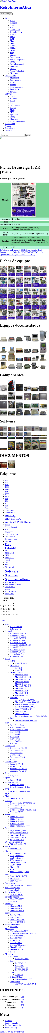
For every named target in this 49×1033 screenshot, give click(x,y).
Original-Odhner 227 (23, 979)
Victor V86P (15, 940)
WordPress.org (11, 1027)
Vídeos (8, 126)
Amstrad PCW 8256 (18, 633)
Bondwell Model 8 (17, 936)
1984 (7, 489)
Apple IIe (19, 670)
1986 (7, 494)
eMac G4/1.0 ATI (22, 714)
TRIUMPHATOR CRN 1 (25, 984)
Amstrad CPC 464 (17, 640)
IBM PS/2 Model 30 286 (20, 791)
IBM (12, 39)
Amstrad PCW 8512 (18, 636)
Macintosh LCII (21, 691)
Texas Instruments (17, 64)
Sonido (13, 85)
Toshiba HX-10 (16, 915)
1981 (6, 482)
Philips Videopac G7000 (20, 826)
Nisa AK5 (19, 975)
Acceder (8, 1021)
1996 (6, 505)
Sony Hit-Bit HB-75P (18, 876)
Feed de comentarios (13, 1025)
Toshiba (13, 69)
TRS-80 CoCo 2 (16, 894)
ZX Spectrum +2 (16, 856)
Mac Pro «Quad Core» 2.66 (26, 720)
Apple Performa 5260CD (25, 700)
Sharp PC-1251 (16, 849)
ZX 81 (12, 869)
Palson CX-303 (16, 766)
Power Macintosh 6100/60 (25, 704)
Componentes (10, 75)
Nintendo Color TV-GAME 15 (22, 803)
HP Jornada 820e (17, 785)
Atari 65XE (14, 736)
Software (8, 94)
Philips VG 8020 (16, 819)
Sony (12, 53)
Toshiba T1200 (16, 917)
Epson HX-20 (15, 780)
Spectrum (14, 114)
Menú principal (6, 14)
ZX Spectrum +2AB (18, 853)
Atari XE (13, 743)
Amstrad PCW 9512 (18, 638)
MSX (12, 43)
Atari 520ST (15, 739)
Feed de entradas (11, 1023)
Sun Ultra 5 (14, 890)
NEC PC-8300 (16, 943)
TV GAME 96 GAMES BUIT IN (23, 933)
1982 (7, 485)
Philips (12, 48)
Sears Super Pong (17, 725)
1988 (6, 499)
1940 (2, 250)
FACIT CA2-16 (21, 970)
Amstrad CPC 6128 (18, 643)
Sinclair (13, 55)
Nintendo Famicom (17, 805)
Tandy (12, 62)
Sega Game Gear (17, 839)
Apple (12, 25)
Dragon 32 (14, 775)
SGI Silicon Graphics (13, 842)
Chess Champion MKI (19, 931)
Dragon (13, 34)
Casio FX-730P (16, 938)
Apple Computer (11, 527)
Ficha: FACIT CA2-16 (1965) (18, 252)
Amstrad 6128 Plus (17, 652)
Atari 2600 (9, 532)
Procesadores (15, 80)
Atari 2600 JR (15, 732)
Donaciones (9, 128)
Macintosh (9, 553)
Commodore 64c (16, 755)
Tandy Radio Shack (13, 892)
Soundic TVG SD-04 (18, 771)
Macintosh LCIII (21, 693)
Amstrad (13, 23)
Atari (12, 27)
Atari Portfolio (15, 741)
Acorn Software (10, 510)
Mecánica (9, 954)
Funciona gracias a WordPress (12, 1032)
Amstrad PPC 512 (17, 647)
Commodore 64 (16, 752)
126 (22, 999)
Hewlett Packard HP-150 (20, 787)
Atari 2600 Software (12, 534)
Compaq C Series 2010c (19, 945)
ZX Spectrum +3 (16, 858)
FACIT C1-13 (20, 963)
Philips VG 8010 (16, 817)
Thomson (14, 66)
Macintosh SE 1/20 (22, 679)
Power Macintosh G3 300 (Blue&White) (31, 716)
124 (22, 996)
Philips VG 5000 (16, 821)
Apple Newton (21, 663)
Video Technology (17, 71)
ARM (12, 661)
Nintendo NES (16, 807)
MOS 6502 (14, 665)
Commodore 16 (16, 750)
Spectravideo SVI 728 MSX (21, 885)
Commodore (15, 30)
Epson (12, 36)
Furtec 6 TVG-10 (17, 764)
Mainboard (14, 78)
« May (2, 620)
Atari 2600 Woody (17, 727)
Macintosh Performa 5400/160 (27, 702)
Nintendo (13, 46)
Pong (6, 562)
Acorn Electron (16, 627)
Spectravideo (15, 57)
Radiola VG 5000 (17, 823)
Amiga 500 (14, 759)
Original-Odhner (16, 977)
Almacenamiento (16, 87)
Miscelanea (14, 73)
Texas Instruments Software (13, 584)
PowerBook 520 (21, 695)
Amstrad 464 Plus (17, 654)
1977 (6, 480)
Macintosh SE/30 (22, 681)
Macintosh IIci (21, 688)
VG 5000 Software (10, 591)
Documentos (10, 124)
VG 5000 (7, 589)
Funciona (10, 547)
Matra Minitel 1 (16, 947)
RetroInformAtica (15, 7)
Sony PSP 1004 (16, 881)
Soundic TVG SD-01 (18, 768)
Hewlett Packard (11, 782)
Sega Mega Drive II (18, 837)
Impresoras (14, 89)
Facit (12, 961)
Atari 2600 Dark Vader (19, 730)
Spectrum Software (17, 579)
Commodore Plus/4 (17, 757)
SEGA (12, 50)
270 (22, 1005)
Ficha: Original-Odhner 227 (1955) (21, 253)
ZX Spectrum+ (16, 860)
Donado (8, 541)
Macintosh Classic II (23, 686)
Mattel (12, 41)
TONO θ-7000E (16, 949)
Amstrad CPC (13, 518)
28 (22, 1002)
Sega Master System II (19, 833)
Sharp (7, 846)
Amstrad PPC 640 (17, 649)
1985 (7, 492)
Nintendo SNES (16, 812)
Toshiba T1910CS (17, 922)
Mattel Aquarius (16, 798)
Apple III (18, 668)
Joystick (13, 91)
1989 (7, 501)
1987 (7, 496)
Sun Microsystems (17, 59)
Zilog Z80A (9, 594)
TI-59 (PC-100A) (17, 899)
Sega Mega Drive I (17, 835)
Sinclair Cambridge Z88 (19, 872)
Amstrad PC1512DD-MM (20, 645)
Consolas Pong (16, 32)
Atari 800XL (15, 734)
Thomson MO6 (16, 908)
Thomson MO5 (16, 906)
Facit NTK (19, 965)
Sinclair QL (14, 867)
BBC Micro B (15, 629)
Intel (12, 718)
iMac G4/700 (20, 711)
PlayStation (14, 878)
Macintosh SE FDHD (23, 677)
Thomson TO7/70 (17, 910)
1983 (7, 487)
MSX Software (9, 557)
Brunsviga (8, 250)
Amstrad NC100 (16, 656)
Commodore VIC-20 (18, 748)
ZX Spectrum (15, 865)
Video (12, 82)
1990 (7, 503)
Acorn (12, 20)
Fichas (7, 18)
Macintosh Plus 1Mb (23, 684)
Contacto (8, 130)
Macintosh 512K (21, 675)
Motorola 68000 (16, 672)
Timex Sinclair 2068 (18, 862)
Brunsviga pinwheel (34, 250)
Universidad (10, 587)
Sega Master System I (18, 830)
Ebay (8, 544)
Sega (6, 564)
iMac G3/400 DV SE (23, 709)
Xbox (12, 952)
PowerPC (14, 698)
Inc (6, 550)
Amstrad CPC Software (18, 521)
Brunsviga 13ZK (19, 250)
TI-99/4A (14, 901)
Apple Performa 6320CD (25, 707)
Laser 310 (14, 927)
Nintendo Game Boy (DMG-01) (23, 810)
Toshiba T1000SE (17, 920)
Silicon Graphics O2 (18, 844)
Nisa (12, 972)
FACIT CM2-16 (21, 968)
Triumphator (15, 981)
